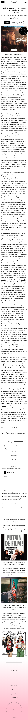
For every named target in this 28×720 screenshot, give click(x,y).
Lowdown (18, 59)
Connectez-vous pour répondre (8, 504)
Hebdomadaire (10, 472)
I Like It (4, 406)
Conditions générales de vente (14, 689)
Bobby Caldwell (21, 107)
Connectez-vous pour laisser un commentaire (11, 508)
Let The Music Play (14, 401)
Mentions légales (14, 685)
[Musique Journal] (2, 2)
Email (15, 427)
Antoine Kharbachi (19, 54)
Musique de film (10, 433)
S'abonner (14, 50)
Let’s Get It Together (13, 403)
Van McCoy (12, 107)
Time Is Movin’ (19, 399)
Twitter (12, 427)
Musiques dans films (21, 433)
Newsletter (14, 697)
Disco (3, 433)
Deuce (20, 206)
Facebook (8, 427)
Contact (14, 693)
